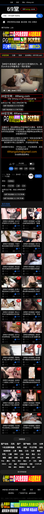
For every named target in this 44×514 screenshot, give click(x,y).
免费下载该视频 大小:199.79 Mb (13, 109)
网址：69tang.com (28, 2)
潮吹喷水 (21, 467)
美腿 (31, 464)
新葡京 (34, 22)
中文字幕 (11, 186)
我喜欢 (10, 164)
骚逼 (4, 458)
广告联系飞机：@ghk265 (27, 493)
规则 (39, 490)
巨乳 (4, 454)
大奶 (32, 451)
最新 (38, 451)
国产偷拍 (27, 444)
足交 (10, 464)
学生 (13, 461)
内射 (25, 447)
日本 (23, 186)
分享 (26, 168)
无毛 (34, 461)
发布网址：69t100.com (33, 55)
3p (30, 461)
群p (33, 467)
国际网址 (11, 493)
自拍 (41, 447)
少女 (33, 458)
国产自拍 (4, 444)
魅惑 (15, 464)
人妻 (18, 186)
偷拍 (15, 467)
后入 (39, 454)
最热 (28, 467)
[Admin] (31, 176)
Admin (38, 176)
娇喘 (27, 458)
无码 (12, 444)
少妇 (21, 454)
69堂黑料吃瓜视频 (13, 22)
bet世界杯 (5, 28)
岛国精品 (11, 181)
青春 (9, 467)
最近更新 (24, 22)
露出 (8, 461)
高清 (15, 458)
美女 (19, 461)
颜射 (10, 458)
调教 (40, 461)
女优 (21, 458)
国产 (19, 444)
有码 (19, 447)
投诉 (16, 168)
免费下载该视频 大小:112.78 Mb (13, 106)
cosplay (38, 464)
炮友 (27, 454)
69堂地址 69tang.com (10, 490)
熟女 (24, 461)
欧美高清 (7, 451)
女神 (41, 444)
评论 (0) (31, 168)
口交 (26, 451)
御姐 (20, 451)
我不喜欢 (13, 164)
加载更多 (22, 439)
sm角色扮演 (23, 464)
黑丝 (33, 454)
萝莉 (38, 457)
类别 (29, 22)
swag (4, 464)
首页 (4, 22)
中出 (2, 461)
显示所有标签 (22, 472)
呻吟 (16, 454)
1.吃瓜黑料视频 (8, 447)
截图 (21, 168)
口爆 (10, 454)
